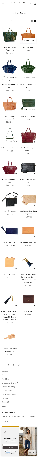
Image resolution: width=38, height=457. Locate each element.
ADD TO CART (29, 40)
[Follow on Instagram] (14, 365)
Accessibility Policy (9, 394)
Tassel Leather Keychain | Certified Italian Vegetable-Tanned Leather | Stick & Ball (9, 315)
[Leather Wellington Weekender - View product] (28, 135)
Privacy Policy (7, 390)
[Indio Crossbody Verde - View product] (10, 135)
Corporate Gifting (8, 387)
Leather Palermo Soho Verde (28, 85)
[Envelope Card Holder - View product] (28, 230)
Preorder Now (11, 78)
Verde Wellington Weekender (9, 48)
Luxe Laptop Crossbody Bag (28, 180)
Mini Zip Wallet (10, 274)
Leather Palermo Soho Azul (10, 85)
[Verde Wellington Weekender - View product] (10, 35)
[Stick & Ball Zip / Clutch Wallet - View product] (10, 230)
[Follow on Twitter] (8, 365)
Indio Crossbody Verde (9, 148)
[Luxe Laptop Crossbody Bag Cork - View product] (28, 199)
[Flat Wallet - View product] (28, 299)
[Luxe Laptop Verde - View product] (28, 104)
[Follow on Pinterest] (19, 365)
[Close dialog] (35, 428)
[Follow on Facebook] (3, 365)
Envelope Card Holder (28, 243)
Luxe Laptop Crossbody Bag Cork (28, 212)
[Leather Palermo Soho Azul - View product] (10, 66)
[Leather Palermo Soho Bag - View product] (10, 167)
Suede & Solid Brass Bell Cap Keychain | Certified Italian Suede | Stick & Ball (28, 278)
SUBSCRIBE (10, 447)
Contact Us (6, 402)
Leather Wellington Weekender (28, 149)
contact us (31, 416)
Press (4, 375)
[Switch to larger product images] (32, 21)
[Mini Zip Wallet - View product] (10, 262)
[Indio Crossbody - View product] (10, 199)
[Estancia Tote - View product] (28, 35)
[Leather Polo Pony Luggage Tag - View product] (10, 336)
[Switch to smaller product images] (35, 21)
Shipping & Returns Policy (11, 383)
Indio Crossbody (10, 211)
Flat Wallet (28, 311)
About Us (5, 371)
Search (4, 406)
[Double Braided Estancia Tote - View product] (10, 104)
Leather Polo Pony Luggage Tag (10, 350)
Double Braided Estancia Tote (10, 117)
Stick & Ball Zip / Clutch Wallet (9, 244)
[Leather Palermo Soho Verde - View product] (28, 66)
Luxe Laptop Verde (28, 116)
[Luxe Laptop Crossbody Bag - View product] (28, 167)
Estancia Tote (28, 47)
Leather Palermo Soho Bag (10, 180)
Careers (5, 398)
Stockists (5, 379)
